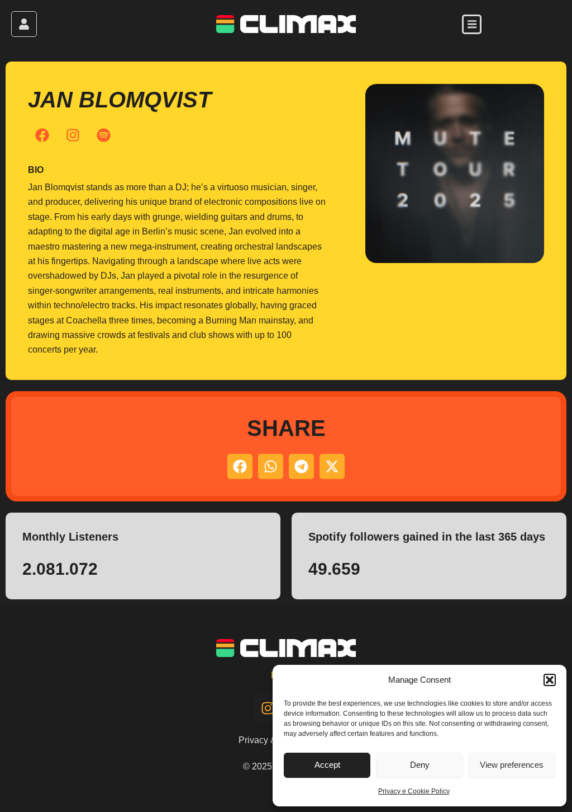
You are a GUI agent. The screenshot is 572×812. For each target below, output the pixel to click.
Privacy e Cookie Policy (414, 791)
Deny (420, 764)
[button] (549, 680)
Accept (327, 764)
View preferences (512, 764)
